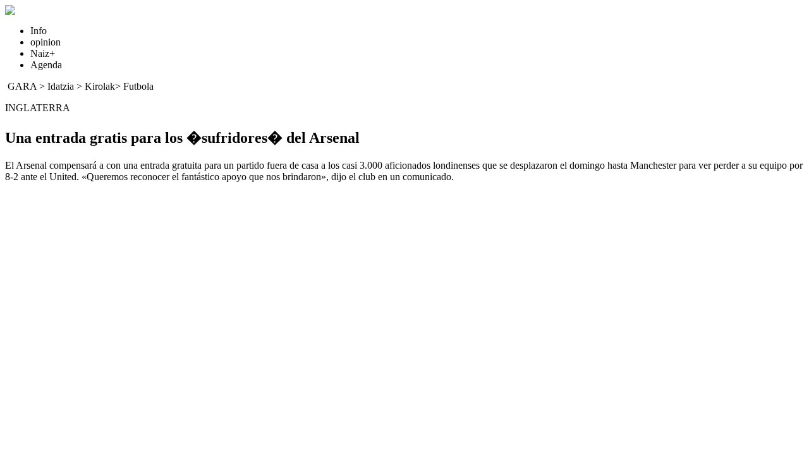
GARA (22, 86)
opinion (45, 42)
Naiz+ (42, 53)
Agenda (46, 64)
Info (38, 30)
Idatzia (60, 86)
